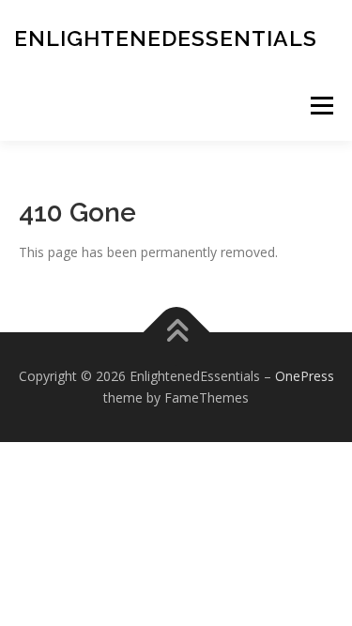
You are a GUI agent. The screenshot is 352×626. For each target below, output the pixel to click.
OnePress (304, 376)
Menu (321, 106)
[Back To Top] (176, 331)
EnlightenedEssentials (165, 38)
